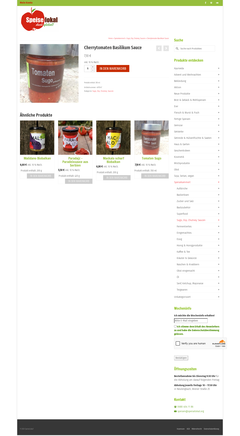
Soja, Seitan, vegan (184, 175)
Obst (176, 169)
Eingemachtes (184, 232)
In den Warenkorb (113, 68)
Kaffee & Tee (183, 251)
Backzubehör (183, 207)
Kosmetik (179, 156)
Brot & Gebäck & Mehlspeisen (190, 100)
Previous (23, 152)
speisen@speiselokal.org (190, 411)
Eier (176, 106)
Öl (178, 277)
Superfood (182, 213)
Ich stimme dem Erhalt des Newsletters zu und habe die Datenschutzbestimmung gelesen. (196, 330)
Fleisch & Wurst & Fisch (186, 112)
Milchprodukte (182, 163)
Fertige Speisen (182, 119)
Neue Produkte (182, 93)
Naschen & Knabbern (188, 264)
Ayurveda (179, 68)
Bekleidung (180, 81)
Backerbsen (183, 194)
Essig (179, 239)
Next (166, 152)
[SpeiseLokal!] (51, 19)
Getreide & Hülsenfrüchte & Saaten (193, 137)
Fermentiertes (184, 226)
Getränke (178, 131)
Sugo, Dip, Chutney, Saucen (102, 91)
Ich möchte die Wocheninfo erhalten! (194, 315)
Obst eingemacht (186, 270)
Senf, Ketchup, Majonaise (190, 283)
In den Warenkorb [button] (40, 176)
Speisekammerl (182, 182)
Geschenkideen (182, 150)
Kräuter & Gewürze (187, 258)
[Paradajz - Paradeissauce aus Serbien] (166, 48)
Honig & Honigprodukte (189, 245)
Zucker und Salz (185, 201)
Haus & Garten (182, 144)
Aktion (177, 87)
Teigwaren (182, 289)
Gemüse (178, 125)
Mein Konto (26, 2)
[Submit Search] (176, 48)
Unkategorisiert (182, 296)
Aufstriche (182, 188)
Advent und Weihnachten (187, 74)
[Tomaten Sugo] (159, 48)
